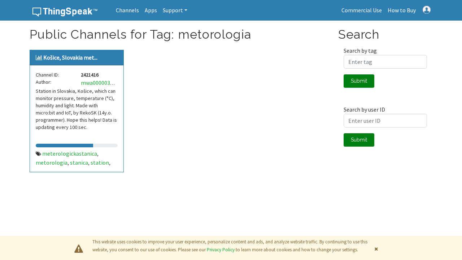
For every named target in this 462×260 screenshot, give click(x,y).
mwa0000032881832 (105, 82)
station (100, 162)
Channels (127, 10)
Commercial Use (361, 10)
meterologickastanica (69, 153)
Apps (151, 10)
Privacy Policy (221, 250)
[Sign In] (427, 9)
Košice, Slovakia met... (70, 57)
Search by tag (360, 50)
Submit (359, 81)
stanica (79, 162)
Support (173, 10)
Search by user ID (364, 109)
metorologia (51, 162)
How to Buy (402, 10)
